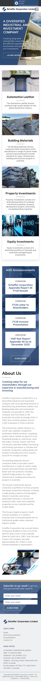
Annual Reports (9, 637)
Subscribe (13, 608)
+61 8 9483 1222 (19, 655)
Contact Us (7, 640)
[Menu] (36, 9)
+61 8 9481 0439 (18, 658)
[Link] (18, 9)
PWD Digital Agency (22, 676)
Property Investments (21, 193)
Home (5, 632)
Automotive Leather (20, 97)
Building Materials (20, 140)
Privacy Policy (24, 678)
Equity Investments (20, 241)
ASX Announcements (11, 635)
